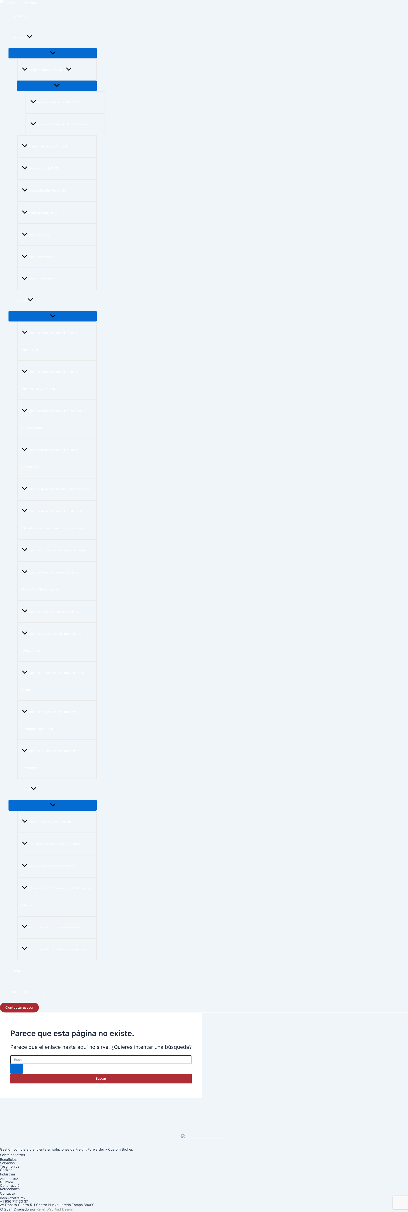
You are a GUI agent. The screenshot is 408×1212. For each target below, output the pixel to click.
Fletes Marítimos (40, 257)
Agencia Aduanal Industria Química (53, 611)
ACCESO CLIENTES (28, 992)
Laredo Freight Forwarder (47, 190)
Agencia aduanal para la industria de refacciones (51, 642)
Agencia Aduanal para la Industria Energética (49, 458)
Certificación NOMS (42, 168)
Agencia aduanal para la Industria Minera (57, 550)
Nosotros (20, 16)
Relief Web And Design (55, 1209)
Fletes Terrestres (40, 279)
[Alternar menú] (52, 53)
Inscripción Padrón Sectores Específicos (58, 949)
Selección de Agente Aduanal (49, 822)
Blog (16, 971)
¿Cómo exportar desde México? (52, 866)
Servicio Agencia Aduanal (46, 70)
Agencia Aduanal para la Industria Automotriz (49, 341)
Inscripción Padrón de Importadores (54, 927)
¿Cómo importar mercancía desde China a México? (57, 896)
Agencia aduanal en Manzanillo (59, 102)
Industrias (20, 300)
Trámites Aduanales (42, 213)
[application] (29, 37)
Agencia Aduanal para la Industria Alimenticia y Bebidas (49, 380)
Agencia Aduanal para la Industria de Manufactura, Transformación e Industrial (53, 519)
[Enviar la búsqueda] (16, 1069)
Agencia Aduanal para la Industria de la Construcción (53, 419)
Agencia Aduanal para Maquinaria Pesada (58, 489)
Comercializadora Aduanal (47, 146)
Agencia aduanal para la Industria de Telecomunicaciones (51, 720)
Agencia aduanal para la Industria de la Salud (53, 681)
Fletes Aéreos (38, 235)
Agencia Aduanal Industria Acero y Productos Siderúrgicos (50, 580)
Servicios (20, 37)
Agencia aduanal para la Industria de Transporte (51, 759)
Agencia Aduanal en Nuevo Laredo (62, 124)
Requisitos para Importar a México (53, 844)
